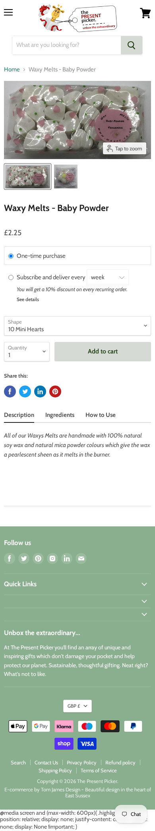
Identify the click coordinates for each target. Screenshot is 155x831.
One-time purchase (41, 255)
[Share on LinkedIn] (40, 391)
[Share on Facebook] (10, 391)
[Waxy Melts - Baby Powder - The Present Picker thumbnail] (27, 176)
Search (18, 762)
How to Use (100, 414)
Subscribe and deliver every (52, 277)
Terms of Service (99, 770)
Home (12, 69)
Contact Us (46, 762)
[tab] (19, 416)
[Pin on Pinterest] (55, 391)
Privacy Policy (82, 762)
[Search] (131, 45)
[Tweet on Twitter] (25, 391)
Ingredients (59, 414)
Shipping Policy (55, 770)
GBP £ (74, 706)
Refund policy (120, 762)
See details (28, 299)
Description (19, 414)
